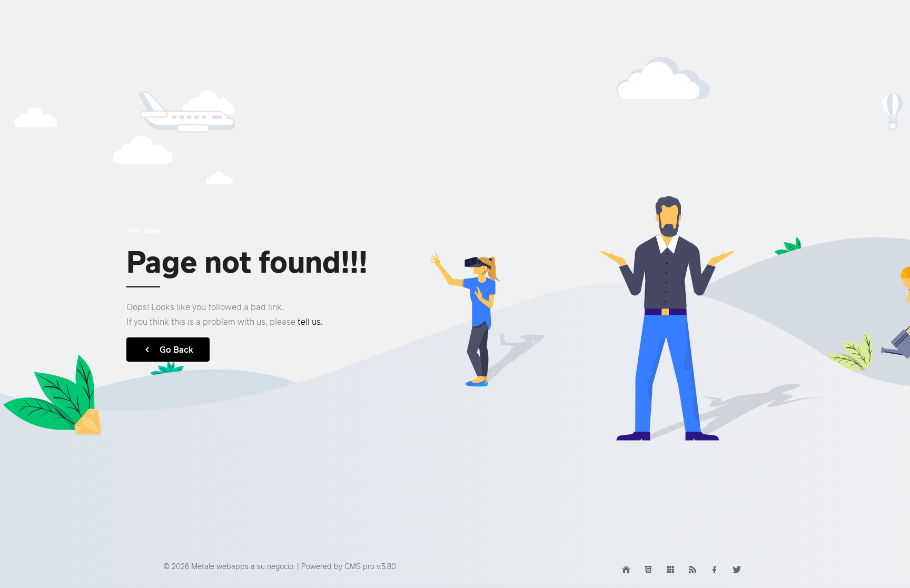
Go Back (176, 349)
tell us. (310, 321)
